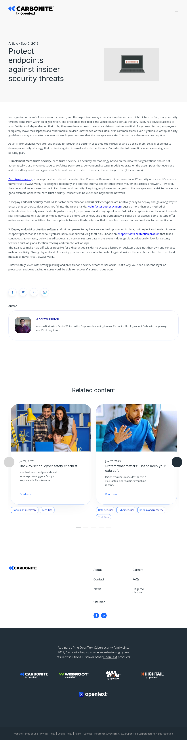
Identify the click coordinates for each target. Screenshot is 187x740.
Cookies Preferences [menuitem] (95, 733)
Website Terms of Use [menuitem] (26, 733)
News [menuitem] (97, 589)
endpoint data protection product (138, 234)
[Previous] (9, 462)
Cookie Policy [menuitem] (65, 733)
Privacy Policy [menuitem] (47, 733)
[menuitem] (96, 615)
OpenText (110, 657)
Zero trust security (20, 179)
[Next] (177, 462)
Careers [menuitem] (138, 570)
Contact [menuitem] (99, 579)
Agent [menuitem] (78, 733)
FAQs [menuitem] (136, 579)
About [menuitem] (98, 570)
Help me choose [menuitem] (138, 590)
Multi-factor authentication (104, 206)
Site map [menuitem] (99, 602)
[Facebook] (96, 615)
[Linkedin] (104, 615)
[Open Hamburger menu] (176, 11)
